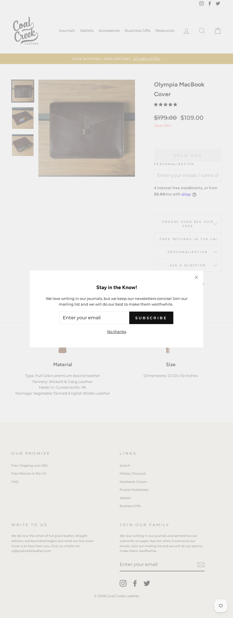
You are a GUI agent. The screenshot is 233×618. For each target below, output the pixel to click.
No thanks (116, 331)
